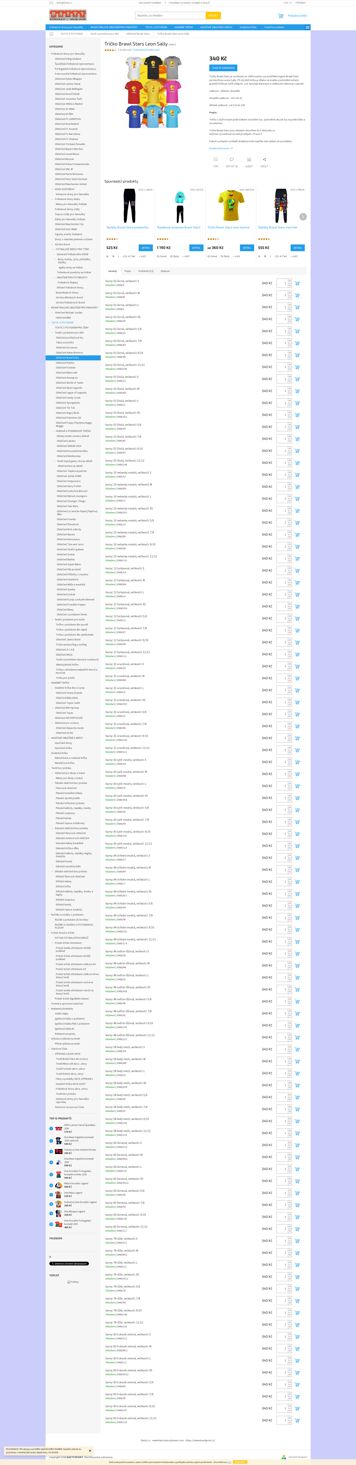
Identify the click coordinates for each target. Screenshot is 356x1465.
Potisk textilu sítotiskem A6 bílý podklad (73, 949)
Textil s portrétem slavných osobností (77, 660)
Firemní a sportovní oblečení (67, 1004)
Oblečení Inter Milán (66, 229)
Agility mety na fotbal (70, 268)
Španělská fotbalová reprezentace (74, 64)
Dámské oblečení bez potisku (71, 828)
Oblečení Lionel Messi (67, 154)
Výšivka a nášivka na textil (65, 1039)
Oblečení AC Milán (65, 109)
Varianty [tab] (112, 271)
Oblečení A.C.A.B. (65, 650)
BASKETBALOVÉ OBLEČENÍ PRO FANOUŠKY (74, 308)
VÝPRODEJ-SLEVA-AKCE (68, 1054)
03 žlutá (174, 256)
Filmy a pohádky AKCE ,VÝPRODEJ (74, 1079)
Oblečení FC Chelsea (66, 139)
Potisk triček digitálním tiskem (72, 999)
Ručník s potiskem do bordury (71, 920)
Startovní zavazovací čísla (69, 1107)
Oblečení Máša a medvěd (71, 585)
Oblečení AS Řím (64, 114)
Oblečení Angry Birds (67, 413)
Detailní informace (219, 148)
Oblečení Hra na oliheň (70, 466)
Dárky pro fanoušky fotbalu (70, 219)
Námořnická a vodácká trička (71, 758)
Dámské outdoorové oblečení (72, 838)
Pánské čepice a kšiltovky (70, 823)
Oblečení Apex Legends (69, 388)
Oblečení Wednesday (69, 456)
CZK (286, 2)
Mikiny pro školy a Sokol (69, 778)
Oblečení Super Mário (69, 564)
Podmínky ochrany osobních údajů (189, 3)
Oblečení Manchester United (71, 184)
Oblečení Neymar (64, 159)
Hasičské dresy (63, 743)
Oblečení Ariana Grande (69, 693)
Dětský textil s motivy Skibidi (73, 436)
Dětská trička (63, 886)
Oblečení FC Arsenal (66, 129)
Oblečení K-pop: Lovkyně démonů (75, 599)
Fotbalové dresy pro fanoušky (68, 54)
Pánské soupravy (65, 813)
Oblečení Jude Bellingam (69, 89)
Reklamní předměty (62, 1009)
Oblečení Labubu (66, 441)
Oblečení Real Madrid (67, 124)
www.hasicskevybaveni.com (168, 1440)
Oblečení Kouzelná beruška (72, 451)
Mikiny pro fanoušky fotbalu (71, 204)
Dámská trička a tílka (67, 848)
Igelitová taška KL (65, 1029)
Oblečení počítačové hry (69, 338)
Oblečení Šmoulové (68, 524)
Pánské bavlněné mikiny (69, 793)
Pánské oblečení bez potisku (71, 783)
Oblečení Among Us (67, 378)
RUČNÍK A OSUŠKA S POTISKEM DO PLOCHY (74, 926)
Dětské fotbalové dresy (70, 288)
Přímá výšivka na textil (67, 1044)
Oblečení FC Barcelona (67, 134)
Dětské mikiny (64, 881)
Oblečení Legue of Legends (71, 393)
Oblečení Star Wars (67, 506)
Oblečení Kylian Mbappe (68, 79)
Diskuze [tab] (165, 271)
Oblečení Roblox (65, 363)
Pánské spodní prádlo (68, 798)
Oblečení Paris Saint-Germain (71, 179)
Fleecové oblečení (66, 788)
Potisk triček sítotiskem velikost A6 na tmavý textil (77, 975)
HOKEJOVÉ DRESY (65, 189)
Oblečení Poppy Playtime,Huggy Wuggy (74, 424)
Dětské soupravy (65, 900)
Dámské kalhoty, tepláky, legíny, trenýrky (74, 855)
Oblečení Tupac (64, 713)
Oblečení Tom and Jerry (70, 544)
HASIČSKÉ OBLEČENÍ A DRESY (67, 738)
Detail (146, 247)
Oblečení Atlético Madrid (69, 104)
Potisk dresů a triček (62, 933)
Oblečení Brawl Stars (67, 358)
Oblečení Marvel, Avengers (72, 496)
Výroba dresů (62, 244)
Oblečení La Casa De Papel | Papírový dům (77, 512)
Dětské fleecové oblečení (70, 876)
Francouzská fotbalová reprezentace (76, 74)
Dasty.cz (145, 1440)
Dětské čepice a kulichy (69, 910)
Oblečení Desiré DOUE (67, 94)
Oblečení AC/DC (64, 733)
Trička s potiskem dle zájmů (71, 630)
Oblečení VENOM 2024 (69, 446)
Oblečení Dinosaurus (68, 539)
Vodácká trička (59, 753)
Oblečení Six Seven (66, 348)
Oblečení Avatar (66, 554)
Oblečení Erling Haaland (68, 59)
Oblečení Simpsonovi (69, 481)
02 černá (161, 256)
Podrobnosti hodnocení (146, 50)
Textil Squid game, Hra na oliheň (74, 461)
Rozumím (240, 1462)
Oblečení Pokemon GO (68, 418)
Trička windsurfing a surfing (71, 645)
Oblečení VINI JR (64, 169)
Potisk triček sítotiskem (68, 943)
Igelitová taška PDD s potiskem (72, 1024)
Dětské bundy (63, 905)
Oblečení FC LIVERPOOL (68, 119)
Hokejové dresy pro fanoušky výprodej (72, 1100)
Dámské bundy (64, 861)
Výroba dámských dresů (69, 297)
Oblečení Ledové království (72, 491)
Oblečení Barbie (66, 559)
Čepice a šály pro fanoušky (70, 214)
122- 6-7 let (129, 256)
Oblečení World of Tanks (69, 383)
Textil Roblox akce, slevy (70, 1074)
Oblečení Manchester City (69, 224)
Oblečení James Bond (68, 640)
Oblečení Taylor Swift (68, 703)
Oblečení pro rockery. (67, 723)
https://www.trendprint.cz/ (200, 1440)
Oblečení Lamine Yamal (67, 84)
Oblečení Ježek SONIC (69, 476)
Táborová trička (65, 343)
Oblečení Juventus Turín (68, 99)
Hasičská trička (63, 748)
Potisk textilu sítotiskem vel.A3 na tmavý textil (74, 992)
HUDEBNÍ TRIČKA (60, 683)
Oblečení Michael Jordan (68, 313)
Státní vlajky (61, 1014)
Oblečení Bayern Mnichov (69, 149)
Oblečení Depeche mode (70, 728)
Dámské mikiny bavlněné (69, 843)
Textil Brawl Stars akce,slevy (72, 1059)
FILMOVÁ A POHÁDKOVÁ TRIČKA (73, 431)
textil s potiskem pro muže (70, 619)
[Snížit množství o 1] (290, 285)
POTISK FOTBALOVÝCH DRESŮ (71, 938)
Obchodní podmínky (150, 3)
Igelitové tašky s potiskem (70, 1019)
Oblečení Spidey (66, 589)
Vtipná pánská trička (67, 665)
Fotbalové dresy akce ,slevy (72, 1089)
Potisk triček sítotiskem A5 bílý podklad (73, 957)
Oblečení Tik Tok (65, 408)
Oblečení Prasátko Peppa (71, 605)
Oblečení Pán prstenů (69, 569)
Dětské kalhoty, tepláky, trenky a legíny (74, 893)
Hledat (213, 15)
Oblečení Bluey (65, 610)
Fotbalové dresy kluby (67, 199)
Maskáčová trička (64, 763)
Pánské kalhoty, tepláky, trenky (73, 808)
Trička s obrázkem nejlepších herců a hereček (76, 671)
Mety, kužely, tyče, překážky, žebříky (74, 261)
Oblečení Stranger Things (71, 501)
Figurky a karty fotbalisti (68, 234)
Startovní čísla (59, 1049)
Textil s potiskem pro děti (69, 333)
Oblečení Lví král (66, 594)
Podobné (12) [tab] (145, 271)
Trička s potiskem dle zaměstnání (74, 635)
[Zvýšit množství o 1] (290, 281)
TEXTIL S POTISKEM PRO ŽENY (72, 328)
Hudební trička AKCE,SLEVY (71, 1084)
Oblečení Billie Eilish (67, 698)
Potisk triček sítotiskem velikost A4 (75, 964)
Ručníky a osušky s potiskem (67, 915)
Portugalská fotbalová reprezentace (75, 69)
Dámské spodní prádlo (68, 866)
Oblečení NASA (64, 655)
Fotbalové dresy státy (67, 209)
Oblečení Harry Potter (69, 486)
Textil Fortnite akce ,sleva (70, 1069)
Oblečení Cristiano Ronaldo (70, 144)
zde (229, 1462)
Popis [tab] (128, 271)
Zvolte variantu (223, 67)
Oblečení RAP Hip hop (67, 708)
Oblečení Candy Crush (68, 398)
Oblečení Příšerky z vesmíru (72, 574)
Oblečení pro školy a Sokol (70, 773)
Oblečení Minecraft (66, 373)
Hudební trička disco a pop (70, 688)
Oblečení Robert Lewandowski (72, 164)
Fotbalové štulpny (68, 282)
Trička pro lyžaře (65, 678)
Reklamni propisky (65, 1034)
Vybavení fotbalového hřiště (72, 254)
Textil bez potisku (61, 768)
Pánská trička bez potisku (70, 803)
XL (107, 256)
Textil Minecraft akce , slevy (71, 1064)
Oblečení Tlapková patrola (72, 471)
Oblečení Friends (66, 519)
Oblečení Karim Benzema (69, 174)
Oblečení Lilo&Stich (67, 579)
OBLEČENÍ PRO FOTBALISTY (72, 277)
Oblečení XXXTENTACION (68, 718)
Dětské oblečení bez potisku (71, 871)
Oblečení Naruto (66, 534)
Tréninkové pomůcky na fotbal (74, 272)
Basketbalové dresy (67, 293)
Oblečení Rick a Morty (69, 529)
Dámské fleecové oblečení (71, 833)
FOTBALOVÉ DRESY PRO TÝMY (72, 249)
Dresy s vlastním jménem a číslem (74, 239)
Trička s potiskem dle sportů (72, 625)
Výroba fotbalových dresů (70, 302)
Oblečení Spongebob (68, 403)
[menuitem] (66, 27)
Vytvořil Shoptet (298, 1457)
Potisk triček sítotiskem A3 (71, 969)
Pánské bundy (63, 818)
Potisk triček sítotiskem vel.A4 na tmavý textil (74, 984)
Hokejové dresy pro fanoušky (72, 194)
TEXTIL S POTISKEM (62, 322)
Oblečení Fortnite (65, 368)
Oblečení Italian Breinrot (69, 353)
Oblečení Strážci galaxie (70, 549)
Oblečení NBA (63, 318)
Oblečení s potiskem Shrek (72, 614)
